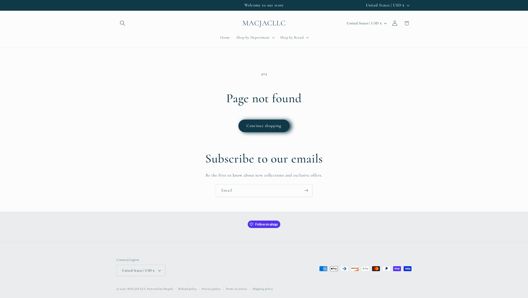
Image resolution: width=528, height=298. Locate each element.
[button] (122, 23)
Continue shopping (263, 125)
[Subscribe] (306, 190)
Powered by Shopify (160, 289)
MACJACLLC (136, 289)
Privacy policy (211, 289)
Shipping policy (262, 289)
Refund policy (187, 289)
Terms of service (237, 289)
